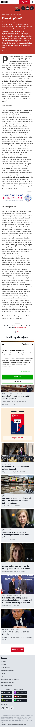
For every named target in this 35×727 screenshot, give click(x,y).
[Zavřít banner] (32, 344)
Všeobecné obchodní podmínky (10, 679)
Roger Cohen (5, 571)
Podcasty (6, 595)
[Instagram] (12, 709)
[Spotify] (20, 700)
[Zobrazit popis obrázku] (27, 8)
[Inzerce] (17, 197)
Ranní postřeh (7, 530)
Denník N (10, 506)
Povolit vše (17, 376)
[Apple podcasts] (20, 692)
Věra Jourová (5, 540)
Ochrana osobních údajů (8, 682)
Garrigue (12, 629)
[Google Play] (6, 696)
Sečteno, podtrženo (15, 393)
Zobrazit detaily (25, 371)
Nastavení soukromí (6, 685)
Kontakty (3, 664)
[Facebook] (3, 709)
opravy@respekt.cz (20, 328)
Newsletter (7, 393)
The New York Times (14, 571)
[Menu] (32, 2)
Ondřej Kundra (15, 472)
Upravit (16, 381)
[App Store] (6, 692)
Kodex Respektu (5, 667)
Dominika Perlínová (7, 642)
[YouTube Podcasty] (20, 696)
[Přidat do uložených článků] (31, 389)
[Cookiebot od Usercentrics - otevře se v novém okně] (22, 344)
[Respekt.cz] (4, 2)
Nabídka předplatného (7, 670)
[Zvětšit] (17, 8)
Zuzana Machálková (7, 605)
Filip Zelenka (5, 404)
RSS (2, 676)
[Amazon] (6, 700)
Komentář (6, 14)
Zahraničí (4, 563)
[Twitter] (7, 709)
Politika (4, 464)
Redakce (3, 661)
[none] (32, 8)
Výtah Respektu (13, 595)
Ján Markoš (5, 506)
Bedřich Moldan (6, 50)
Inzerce (3, 673)
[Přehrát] (27, 389)
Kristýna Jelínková (6, 472)
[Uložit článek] (23, 8)
